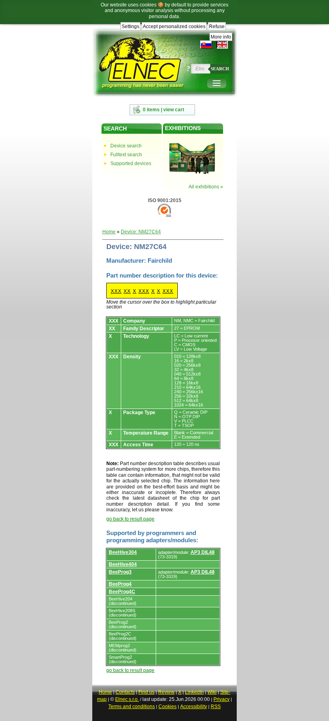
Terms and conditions (131, 706)
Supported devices (130, 163)
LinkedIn (194, 692)
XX (127, 291)
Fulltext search (126, 154)
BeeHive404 (123, 564)
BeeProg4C (122, 591)
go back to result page (130, 519)
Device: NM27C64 (141, 232)
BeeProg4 (120, 584)
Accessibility (193, 706)
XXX (116, 291)
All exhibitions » (206, 187)
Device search (126, 146)
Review (166, 692)
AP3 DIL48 (203, 552)
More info (221, 37)
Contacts (125, 692)
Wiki (212, 692)
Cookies (167, 706)
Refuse (217, 26)
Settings (130, 26)
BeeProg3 (120, 572)
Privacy (221, 699)
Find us (146, 692)
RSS (216, 706)
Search (220, 68)
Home (109, 232)
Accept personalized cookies (174, 26)
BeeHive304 (123, 552)
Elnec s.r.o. (127, 699)
